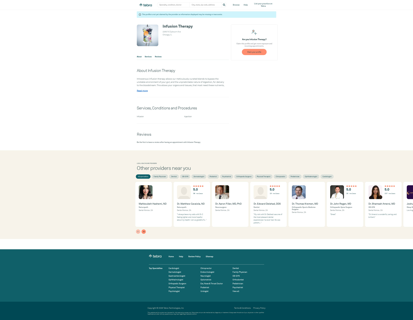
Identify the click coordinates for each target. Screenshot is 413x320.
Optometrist (205, 280)
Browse (236, 5)
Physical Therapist (263, 177)
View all (236, 291)
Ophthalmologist (311, 177)
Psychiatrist (226, 177)
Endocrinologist (207, 272)
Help (246, 5)
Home (171, 256)
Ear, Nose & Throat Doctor (211, 283)
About (139, 57)
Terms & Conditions (242, 308)
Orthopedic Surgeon (243, 177)
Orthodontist (238, 280)
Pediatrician (295, 177)
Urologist (204, 291)
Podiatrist (213, 177)
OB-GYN (185, 177)
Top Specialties (155, 268)
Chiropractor (280, 177)
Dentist (174, 177)
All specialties (143, 177)
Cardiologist (327, 177)
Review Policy (194, 256)
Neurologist (205, 276)
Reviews (158, 57)
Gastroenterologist (177, 276)
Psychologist (174, 291)
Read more (142, 90)
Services (148, 57)
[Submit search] (224, 4)
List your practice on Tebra (263, 4)
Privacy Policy (259, 308)
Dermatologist (199, 177)
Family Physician (160, 177)
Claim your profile (254, 52)
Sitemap (209, 256)
